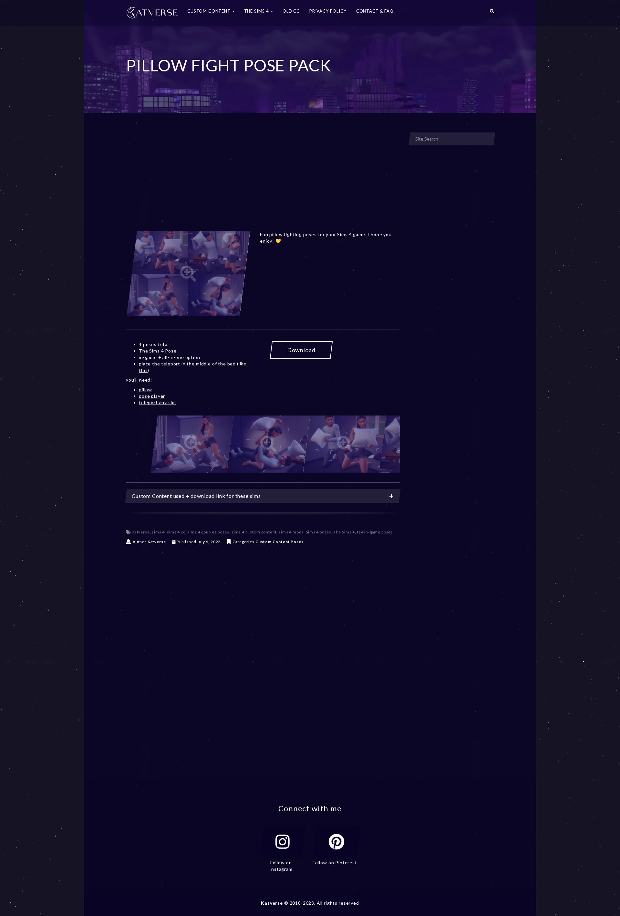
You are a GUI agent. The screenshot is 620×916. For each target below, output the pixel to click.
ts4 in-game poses (375, 532)
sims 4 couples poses (208, 532)
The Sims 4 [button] (257, 11)
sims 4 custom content (254, 532)
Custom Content (272, 541)
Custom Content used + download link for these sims (196, 496)
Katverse (141, 532)
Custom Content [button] (209, 11)
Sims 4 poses (318, 532)
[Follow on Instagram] (283, 842)
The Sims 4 (344, 532)
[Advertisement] (263, 180)
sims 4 (158, 532)
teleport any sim (157, 402)
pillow (145, 389)
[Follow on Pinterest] (336, 842)
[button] (492, 13)
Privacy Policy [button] (327, 11)
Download (301, 349)
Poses (297, 541)
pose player (152, 396)
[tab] (263, 496)
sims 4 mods (291, 532)
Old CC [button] (291, 11)
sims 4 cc (176, 532)
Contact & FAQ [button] (375, 11)
